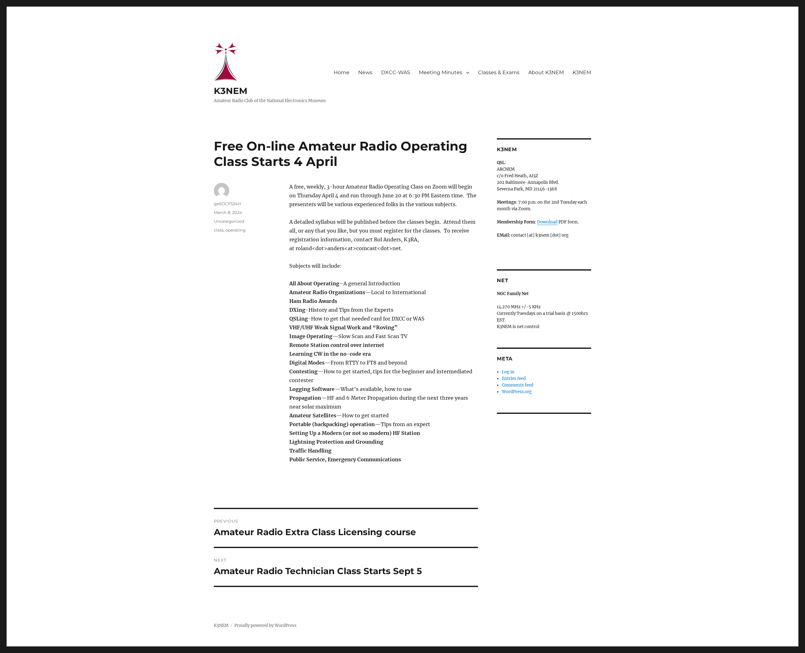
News (365, 72)
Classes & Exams (498, 72)
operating (235, 230)
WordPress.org (517, 391)
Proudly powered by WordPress (265, 625)
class (219, 230)
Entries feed (514, 378)
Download (547, 222)
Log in (508, 372)
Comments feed (517, 385)
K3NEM (230, 90)
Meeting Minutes (440, 72)
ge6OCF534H (227, 203)
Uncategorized (229, 221)
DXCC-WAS (395, 72)
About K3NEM (546, 72)
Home (341, 72)
